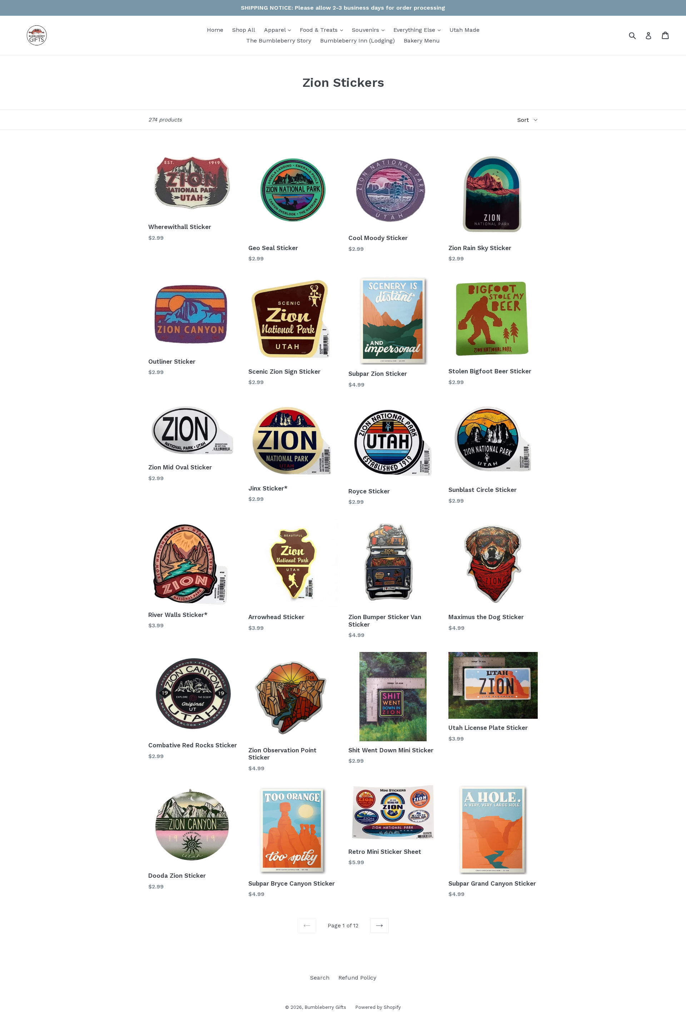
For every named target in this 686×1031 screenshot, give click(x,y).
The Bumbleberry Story (278, 40)
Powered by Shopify (378, 1007)
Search (319, 977)
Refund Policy (357, 977)
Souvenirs (370, 29)
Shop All (243, 29)
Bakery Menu (422, 40)
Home (215, 29)
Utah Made (464, 29)
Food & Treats (323, 29)
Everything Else (418, 29)
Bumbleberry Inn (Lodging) (357, 40)
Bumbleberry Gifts (325, 1007)
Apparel (279, 29)
